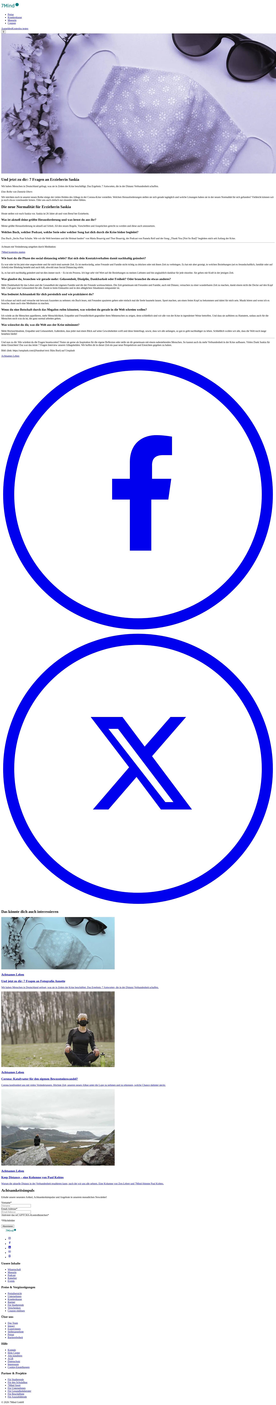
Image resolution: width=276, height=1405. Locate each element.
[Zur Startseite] (10, 9)
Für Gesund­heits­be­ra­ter (19, 1391)
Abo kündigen (15, 1355)
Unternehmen (14, 1296)
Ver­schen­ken (14, 1307)
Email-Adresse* (9, 1208)
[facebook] (10, 1243)
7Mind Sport (14, 1385)
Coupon (12, 23)
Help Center (14, 1352)
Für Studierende (16, 1305)
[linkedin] (10, 1248)
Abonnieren (8, 1226)
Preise (11, 14)
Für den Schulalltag (17, 1382)
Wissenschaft (14, 1269)
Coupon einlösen (16, 1310)
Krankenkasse (15, 17)
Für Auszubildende (17, 1396)
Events (11, 1281)
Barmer (11, 1302)
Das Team (13, 1323)
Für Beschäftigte (16, 1394)
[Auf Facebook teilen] (138, 630)
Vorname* (6, 1202)
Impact (11, 1326)
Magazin (12, 20)
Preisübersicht (15, 1293)
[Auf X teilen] (138, 904)
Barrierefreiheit (15, 1337)
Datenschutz (14, 1361)
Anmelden (6, 28)
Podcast (11, 1275)
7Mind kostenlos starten (13, 252)
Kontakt (12, 1350)
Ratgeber (12, 1278)
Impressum (13, 1364)
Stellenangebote (16, 1331)
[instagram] (10, 1239)
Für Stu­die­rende (16, 1379)
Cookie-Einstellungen (19, 1367)
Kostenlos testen (20, 28)
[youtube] (10, 1252)
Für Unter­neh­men (17, 1388)
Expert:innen (14, 1328)
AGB (10, 1358)
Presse (11, 1334)
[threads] (10, 1257)
